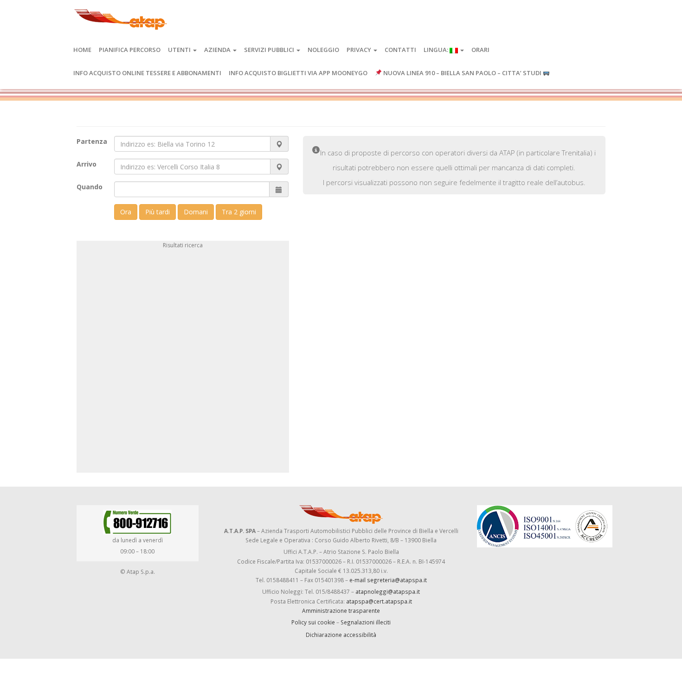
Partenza (92, 141)
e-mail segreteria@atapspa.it (388, 580)
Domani (196, 211)
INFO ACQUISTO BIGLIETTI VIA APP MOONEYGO (298, 73)
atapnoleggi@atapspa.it (387, 591)
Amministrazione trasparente (341, 610)
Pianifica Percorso (130, 49)
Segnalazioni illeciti (366, 622)
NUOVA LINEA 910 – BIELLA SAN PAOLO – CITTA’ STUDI (462, 73)
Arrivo (87, 164)
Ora (125, 211)
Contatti (400, 49)
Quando (90, 186)
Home (82, 49)
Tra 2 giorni (239, 211)
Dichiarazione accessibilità (341, 634)
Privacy (360, 49)
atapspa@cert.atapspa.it (379, 601)
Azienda (218, 49)
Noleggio (323, 49)
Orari (480, 49)
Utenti (180, 49)
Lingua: (437, 49)
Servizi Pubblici (270, 49)
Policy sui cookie (313, 622)
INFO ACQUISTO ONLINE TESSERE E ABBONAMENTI (147, 73)
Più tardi (157, 211)
